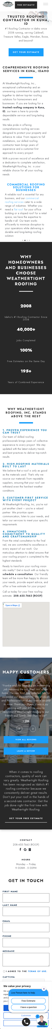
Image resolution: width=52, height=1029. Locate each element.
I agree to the (27, 971)
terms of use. (37, 971)
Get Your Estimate (26, 52)
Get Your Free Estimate (26, 818)
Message (9, 951)
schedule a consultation (18, 574)
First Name (10, 891)
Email (7, 921)
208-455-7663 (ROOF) (27, 596)
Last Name (10, 905)
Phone (8, 936)
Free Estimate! (26, 5)
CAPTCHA (9, 977)
